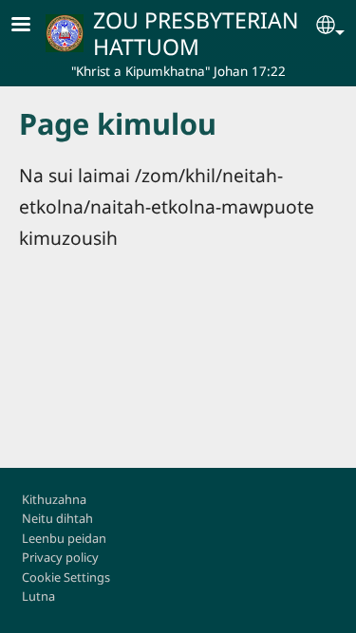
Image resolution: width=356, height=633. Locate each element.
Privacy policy (60, 557)
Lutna (38, 596)
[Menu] (32, 26)
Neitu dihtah (57, 518)
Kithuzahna (54, 499)
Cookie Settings (66, 577)
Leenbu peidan (64, 538)
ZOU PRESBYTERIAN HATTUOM (196, 33)
